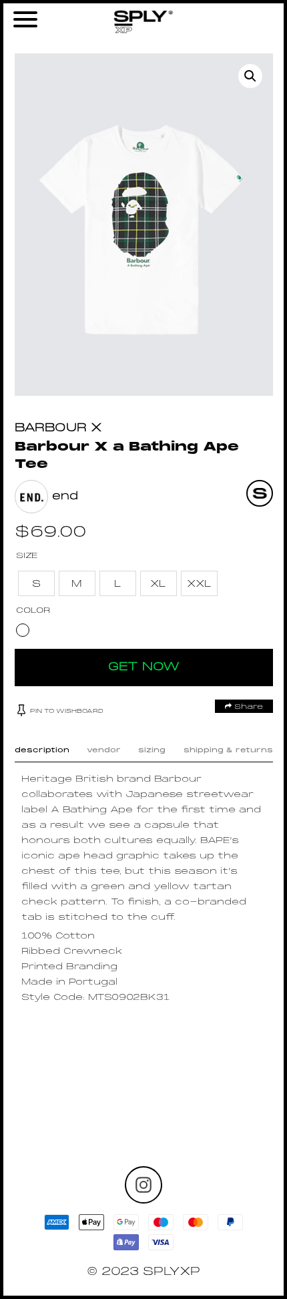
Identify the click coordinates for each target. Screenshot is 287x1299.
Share (247, 707)
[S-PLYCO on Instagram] (143, 1185)
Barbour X (58, 428)
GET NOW (144, 667)
